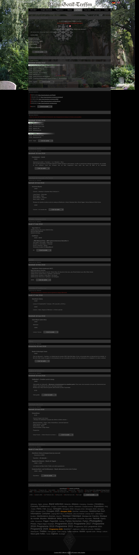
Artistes (45, 504)
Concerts (34, 506)
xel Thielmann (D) (48, 494)
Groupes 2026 (65, 511)
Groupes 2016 (68, 509)
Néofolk (96, 518)
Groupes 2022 (91, 509)
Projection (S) (42, 490)
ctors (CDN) (51, 490)
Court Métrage (62, 506)
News (65, 518)
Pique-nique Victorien (45, 524)
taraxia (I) (95, 491)
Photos (33, 524)
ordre (32, 521)
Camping (83, 504)
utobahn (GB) (38, 494)
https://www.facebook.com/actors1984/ (48, 99)
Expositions (99, 506)
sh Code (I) (87, 491)
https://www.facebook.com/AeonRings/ (50, 101)
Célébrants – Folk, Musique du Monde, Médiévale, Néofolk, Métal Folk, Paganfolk (57, 58)
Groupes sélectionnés (46, 10)
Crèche (70, 506)
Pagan (46, 521)
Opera (103, 519)
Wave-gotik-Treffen (38, 534)
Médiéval (52, 518)
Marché (59, 516)
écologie (62, 534)
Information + (33, 10)
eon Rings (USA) (61, 490)
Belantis (68, 504)
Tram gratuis (52, 531)
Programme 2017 (82, 523)
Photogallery (95, 521)
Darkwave (77, 506)
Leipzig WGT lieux (57, 514)
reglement (76, 529)
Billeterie (69, 10)
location (33, 516)
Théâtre (43, 531)
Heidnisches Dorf (97, 511)
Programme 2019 (45, 526)
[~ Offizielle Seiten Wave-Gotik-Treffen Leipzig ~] (113, 2)
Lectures (46, 513)
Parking (61, 521)
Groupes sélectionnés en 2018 (39, 485)
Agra (40, 504)
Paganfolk (54, 521)
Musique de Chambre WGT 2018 (40, 178)
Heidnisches (83, 511)
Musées (43, 518)
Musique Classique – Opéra (35, 41)
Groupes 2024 (40, 511)
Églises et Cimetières (33, 38)
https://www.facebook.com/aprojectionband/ (52, 97)
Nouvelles (88, 518)
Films (29, 45)
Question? (68, 529)
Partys (85, 521)
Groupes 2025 (52, 511)
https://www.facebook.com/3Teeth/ (47, 95)
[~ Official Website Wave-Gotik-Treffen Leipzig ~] (118, 2)
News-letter (72, 518)
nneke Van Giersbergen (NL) (61, 491)
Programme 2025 (39, 529)
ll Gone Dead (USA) (90, 490)
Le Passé (78, 10)
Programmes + (60, 10)
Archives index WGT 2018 (38, 18)
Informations (36, 513)
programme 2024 (95, 526)
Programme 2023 (80, 526)
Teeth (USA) (33, 490)
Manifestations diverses (46, 516)
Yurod (48, 534)
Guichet (75, 511)
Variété (82, 531)
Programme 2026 (56, 529)
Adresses (34, 504)
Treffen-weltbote (72, 531)
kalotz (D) (80, 490)
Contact (106, 10)
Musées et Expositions (34, 39)
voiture (105, 531)
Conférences (44, 506)
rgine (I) (80, 491)
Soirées (97, 529)
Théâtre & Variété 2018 (37, 148)
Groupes (57, 509)
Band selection (56, 504)
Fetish (33, 509)
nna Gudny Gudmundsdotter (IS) (42, 491)
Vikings (99, 531)
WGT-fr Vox (98, 10)
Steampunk (35, 531)
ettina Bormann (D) (69, 494)
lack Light (79, 494)
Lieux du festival (78, 514)
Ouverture (38, 521)
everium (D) (71, 490)
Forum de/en (87, 10)
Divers (31, 260)
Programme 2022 (64, 526)
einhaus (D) (58, 494)
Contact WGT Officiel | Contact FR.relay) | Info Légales (69, 552)
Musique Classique (35, 404)
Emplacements (88, 506)
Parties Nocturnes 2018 (37, 219)
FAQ (106, 506)
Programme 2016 (64, 523)
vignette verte (90, 531)
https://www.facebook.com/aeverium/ (47, 103)
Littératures (99, 514)
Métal (59, 518)
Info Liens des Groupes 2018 (39, 89)
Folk (44, 509)
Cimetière (90, 504)
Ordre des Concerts (36, 112)
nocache (80, 518)
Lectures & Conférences (34, 47)
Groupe (49, 509)
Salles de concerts (87, 529)
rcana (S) (73, 491)
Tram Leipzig (61, 531)
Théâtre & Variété (32, 44)
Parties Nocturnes (73, 521)
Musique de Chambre (33, 42)
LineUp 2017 (89, 514)
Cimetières (99, 504)
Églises (54, 534)
